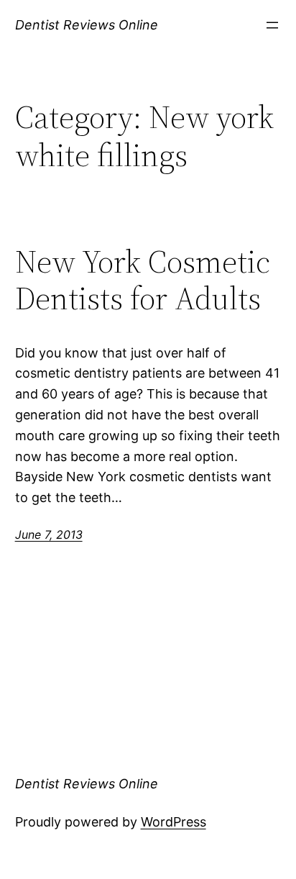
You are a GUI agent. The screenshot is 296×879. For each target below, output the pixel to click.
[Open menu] (272, 25)
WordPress (173, 821)
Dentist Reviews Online (86, 24)
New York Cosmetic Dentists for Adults (142, 280)
